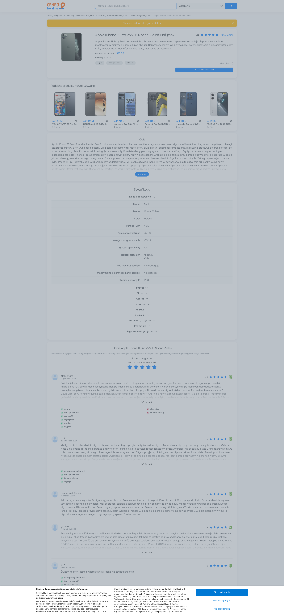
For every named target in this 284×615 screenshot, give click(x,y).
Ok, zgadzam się (222, 592)
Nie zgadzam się (222, 608)
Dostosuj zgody (220, 600)
